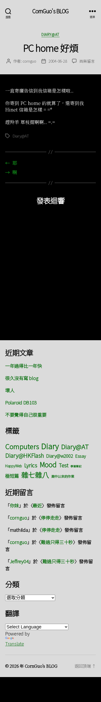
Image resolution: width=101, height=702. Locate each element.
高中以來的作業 (62, 476)
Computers (22, 446)
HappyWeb (13, 465)
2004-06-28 (57, 61)
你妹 (14, 505)
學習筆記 (76, 466)
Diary (50, 445)
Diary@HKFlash (24, 455)
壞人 (9, 390)
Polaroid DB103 (21, 402)
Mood (48, 464)
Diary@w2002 (59, 455)
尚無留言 (87, 61)
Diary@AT (50, 34)
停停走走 (50, 517)
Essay (80, 456)
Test (63, 465)
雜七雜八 (35, 474)
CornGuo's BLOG (50, 11)
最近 (37, 505)
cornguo (29, 61)
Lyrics (30, 465)
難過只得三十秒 (57, 542)
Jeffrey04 (19, 561)
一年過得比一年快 (23, 365)
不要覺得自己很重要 (26, 414)
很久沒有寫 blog (21, 378)
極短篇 (12, 475)
